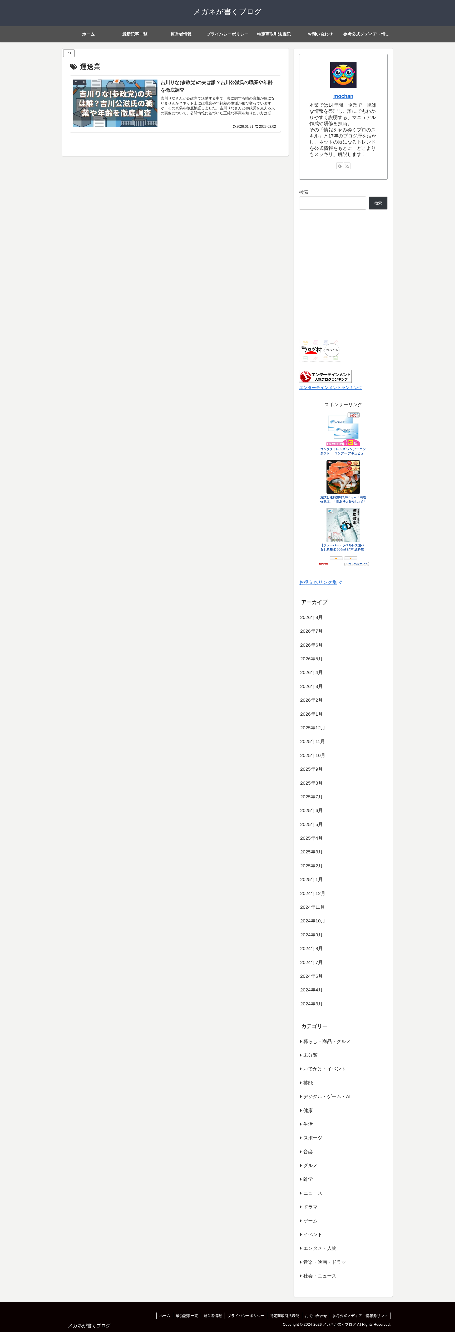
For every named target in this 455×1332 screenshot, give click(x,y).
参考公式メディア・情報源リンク (360, 1316)
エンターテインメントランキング (330, 387)
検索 (304, 192)
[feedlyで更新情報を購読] (339, 166)
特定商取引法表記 (284, 1316)
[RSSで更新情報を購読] (347, 166)
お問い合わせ (316, 1316)
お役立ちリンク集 (318, 582)
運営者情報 (213, 1316)
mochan (343, 96)
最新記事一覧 (187, 1316)
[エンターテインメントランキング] (325, 376)
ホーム (164, 1316)
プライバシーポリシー (246, 1316)
